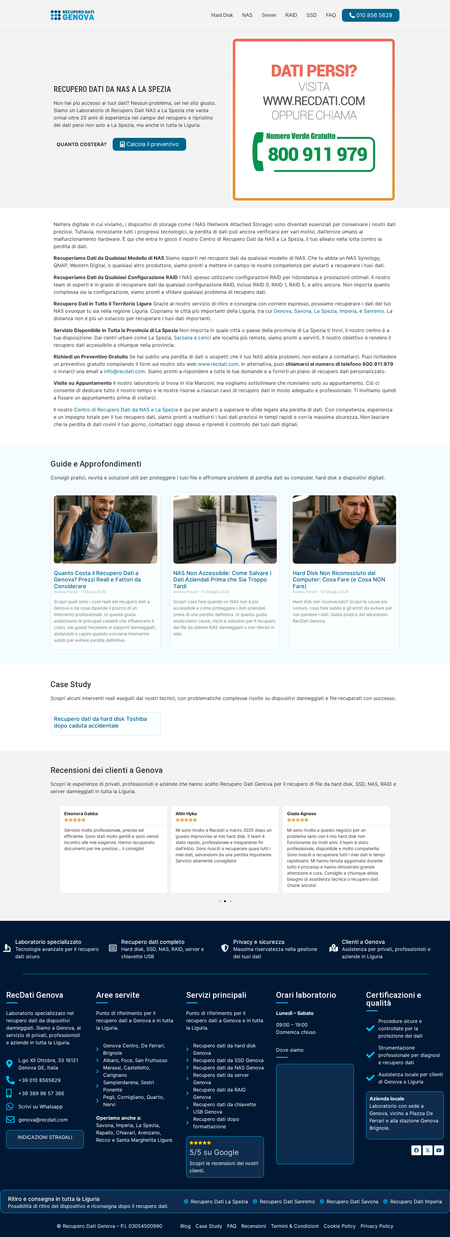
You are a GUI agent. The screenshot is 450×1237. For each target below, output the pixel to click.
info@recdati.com (124, 371)
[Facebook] (416, 1150)
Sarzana (183, 338)
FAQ (331, 15)
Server (269, 15)
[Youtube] (439, 1150)
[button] (57, 849)
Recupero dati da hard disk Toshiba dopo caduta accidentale (100, 722)
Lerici (204, 338)
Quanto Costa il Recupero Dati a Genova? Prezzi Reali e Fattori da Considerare (97, 579)
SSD (311, 15)
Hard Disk (222, 15)
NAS (247, 15)
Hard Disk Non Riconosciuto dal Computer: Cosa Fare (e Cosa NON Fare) (339, 579)
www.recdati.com (218, 364)
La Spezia (325, 311)
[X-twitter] (428, 1150)
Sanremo (374, 311)
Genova (282, 311)
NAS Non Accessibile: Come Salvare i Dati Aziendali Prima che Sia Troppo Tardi (222, 579)
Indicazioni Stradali (45, 1137)
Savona (302, 311)
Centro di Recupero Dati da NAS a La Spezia (126, 410)
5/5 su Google (214, 1152)
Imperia (348, 311)
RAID (291, 15)
